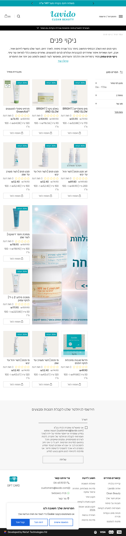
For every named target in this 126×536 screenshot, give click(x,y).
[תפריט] (121, 16)
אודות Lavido (114, 488)
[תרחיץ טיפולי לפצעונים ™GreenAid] (16, 92)
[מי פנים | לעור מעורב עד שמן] (45, 344)
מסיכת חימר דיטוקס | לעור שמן (18, 236)
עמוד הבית (118, 34)
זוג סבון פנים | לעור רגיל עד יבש (75, 173)
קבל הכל (20, 522)
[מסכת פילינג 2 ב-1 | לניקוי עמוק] (16, 281)
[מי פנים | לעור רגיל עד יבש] (16, 344)
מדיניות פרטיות (88, 520)
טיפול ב (119, 95)
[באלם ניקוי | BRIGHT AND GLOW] (45, 92)
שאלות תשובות (88, 483)
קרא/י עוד (63, 60)
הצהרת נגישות (88, 515)
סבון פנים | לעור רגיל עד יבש (46, 173)
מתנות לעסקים (113, 521)
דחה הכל (38, 522)
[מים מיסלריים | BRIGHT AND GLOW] (74, 92)
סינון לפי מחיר (109, 85)
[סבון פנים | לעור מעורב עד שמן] (16, 155)
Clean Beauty (113, 493)
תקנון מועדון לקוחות (86, 501)
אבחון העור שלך (113, 498)
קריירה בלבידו (114, 483)
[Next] (32, 3)
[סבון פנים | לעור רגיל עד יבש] (45, 155)
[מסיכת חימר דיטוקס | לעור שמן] (16, 218)
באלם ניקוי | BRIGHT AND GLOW (47, 110)
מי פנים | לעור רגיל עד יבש (18, 362)
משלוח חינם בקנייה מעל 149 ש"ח (62, 3)
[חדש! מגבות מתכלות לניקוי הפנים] (74, 344)
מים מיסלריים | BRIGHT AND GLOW (75, 110)
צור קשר (62, 498)
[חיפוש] (17, 16)
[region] (43, 516)
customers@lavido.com (54, 487)
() (8, 16)
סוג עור (119, 103)
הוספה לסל (73, 133)
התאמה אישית (61, 522)
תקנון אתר (90, 496)
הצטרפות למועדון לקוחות (109, 508)
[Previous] (93, 3)
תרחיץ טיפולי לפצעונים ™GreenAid (18, 110)
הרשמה (102, 16)
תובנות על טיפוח (112, 503)
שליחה (63, 459)
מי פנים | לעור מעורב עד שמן (46, 362)
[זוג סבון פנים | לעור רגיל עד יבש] (74, 155)
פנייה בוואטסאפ (59, 493)
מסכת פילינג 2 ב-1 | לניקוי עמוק (19, 299)
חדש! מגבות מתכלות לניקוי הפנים (76, 362)
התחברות (112, 16)
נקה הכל (119, 112)
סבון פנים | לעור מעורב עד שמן (18, 173)
